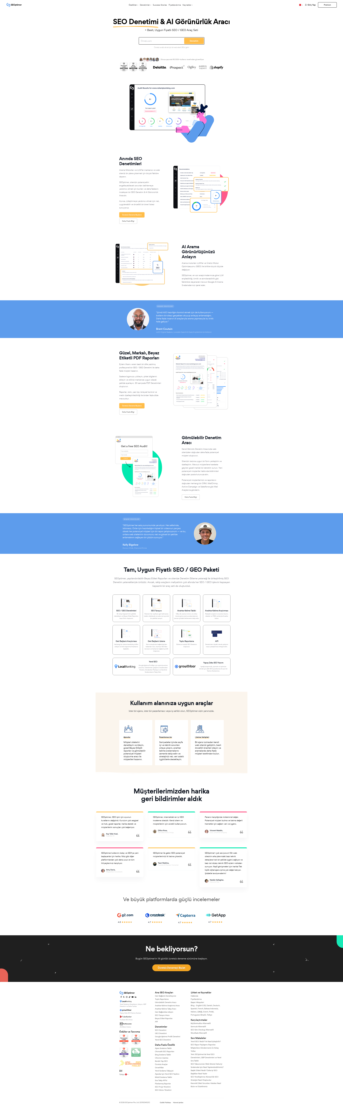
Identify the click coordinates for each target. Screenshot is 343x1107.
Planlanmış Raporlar (163, 1083)
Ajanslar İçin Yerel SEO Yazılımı (167, 1074)
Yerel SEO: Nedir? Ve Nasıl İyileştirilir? (206, 1041)
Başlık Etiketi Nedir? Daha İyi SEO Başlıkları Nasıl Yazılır (204, 1072)
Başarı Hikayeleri (165, 306)
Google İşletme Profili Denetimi (167, 1036)
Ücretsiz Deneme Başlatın (132, 215)
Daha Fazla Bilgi (128, 221)
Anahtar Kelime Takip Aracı (165, 1009)
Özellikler (133, 5)
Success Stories (160, 5)
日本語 (199, 1012)
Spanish (194, 1008)
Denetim (194, 40)
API (156, 1021)
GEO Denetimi (161, 1033)
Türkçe (209, 1015)
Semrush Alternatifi (198, 1026)
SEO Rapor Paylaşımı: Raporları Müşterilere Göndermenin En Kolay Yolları (205, 1048)
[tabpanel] (119, 826)
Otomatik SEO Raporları (164, 1051)
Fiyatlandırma (175, 5)
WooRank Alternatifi (199, 1033)
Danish (209, 1005)
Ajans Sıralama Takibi (163, 1048)
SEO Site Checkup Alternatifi (202, 1030)
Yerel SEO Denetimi (163, 1040)
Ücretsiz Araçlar (161, 1064)
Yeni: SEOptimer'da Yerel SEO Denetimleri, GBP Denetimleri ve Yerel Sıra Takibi (206, 1057)
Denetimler (145, 5)
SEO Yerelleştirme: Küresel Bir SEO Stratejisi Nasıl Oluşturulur (204, 1078)
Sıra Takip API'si (161, 1080)
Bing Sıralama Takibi (163, 1055)
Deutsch (216, 1005)
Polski (211, 1012)
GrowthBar (159, 1067)
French (200, 1008)
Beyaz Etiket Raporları (163, 1018)
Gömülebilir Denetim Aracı (165, 1002)
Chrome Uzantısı (161, 1058)
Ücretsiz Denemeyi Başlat (171, 967)
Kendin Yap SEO (161, 1061)
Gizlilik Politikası (165, 1102)
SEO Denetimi (160, 1030)
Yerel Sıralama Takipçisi (164, 1071)
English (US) (201, 1005)
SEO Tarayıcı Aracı (162, 1015)
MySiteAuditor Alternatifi (201, 1023)
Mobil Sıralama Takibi (163, 1077)
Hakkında (194, 996)
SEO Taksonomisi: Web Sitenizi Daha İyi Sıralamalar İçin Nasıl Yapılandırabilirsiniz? (207, 1065)
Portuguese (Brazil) (198, 1015)
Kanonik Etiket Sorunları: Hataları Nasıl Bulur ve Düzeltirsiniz (206, 1085)
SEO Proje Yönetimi (163, 1087)
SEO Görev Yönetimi (163, 1090)
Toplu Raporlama (162, 999)
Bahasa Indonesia (211, 1008)
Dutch (205, 1012)
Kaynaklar (187, 5)
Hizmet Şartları (178, 1102)
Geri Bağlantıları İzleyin (164, 1012)
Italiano (194, 1012)
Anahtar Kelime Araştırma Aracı (167, 1005)
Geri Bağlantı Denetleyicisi (165, 996)
